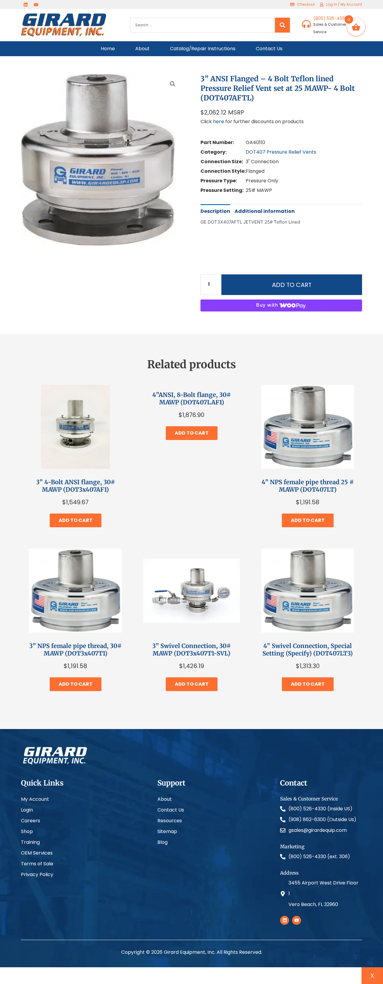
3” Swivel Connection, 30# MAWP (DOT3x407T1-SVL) (191, 649)
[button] (172, 84)
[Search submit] (282, 25)
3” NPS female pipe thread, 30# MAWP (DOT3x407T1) (75, 649)
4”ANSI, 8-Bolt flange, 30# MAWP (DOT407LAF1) (191, 398)
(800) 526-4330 (330, 18)
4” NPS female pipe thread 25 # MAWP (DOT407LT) (308, 485)
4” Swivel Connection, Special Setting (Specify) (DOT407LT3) (307, 649)
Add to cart (291, 285)
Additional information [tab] (265, 211)
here (218, 121)
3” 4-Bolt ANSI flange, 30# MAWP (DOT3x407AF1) (75, 485)
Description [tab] (215, 211)
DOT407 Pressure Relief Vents (281, 152)
